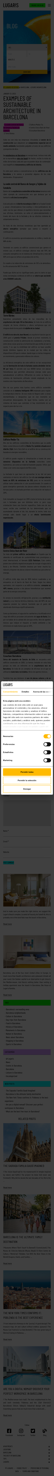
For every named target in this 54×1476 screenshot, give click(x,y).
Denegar (27, 789)
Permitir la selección (27, 780)
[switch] (47, 744)
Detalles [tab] (25, 691)
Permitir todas (27, 772)
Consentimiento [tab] (10, 691)
